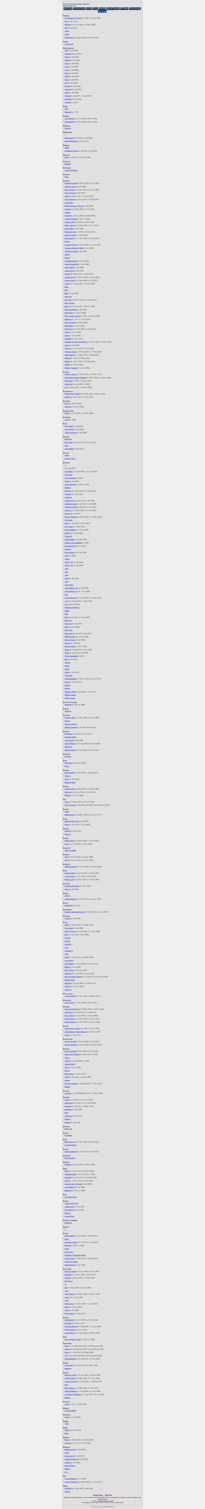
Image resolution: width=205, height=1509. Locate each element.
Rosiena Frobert (71, 1084)
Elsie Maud (69, 138)
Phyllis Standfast (71, 656)
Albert (67, 57)
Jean (66, 582)
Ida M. (67, 779)
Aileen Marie (69, 1236)
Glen (66, 857)
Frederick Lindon (71, 1262)
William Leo (69, 880)
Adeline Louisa (70, 187)
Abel (66, 50)
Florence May (70, 718)
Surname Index (79, 9)
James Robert (70, 1064)
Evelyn (67, 242)
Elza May (68, 1323)
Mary (66, 157)
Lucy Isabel (69, 960)
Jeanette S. (69, 951)
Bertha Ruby (69, 773)
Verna (67, 682)
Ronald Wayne (70, 1022)
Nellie (67, 1077)
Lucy (66, 601)
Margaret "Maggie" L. (73, 607)
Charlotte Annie (70, 1145)
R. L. (66, 1472)
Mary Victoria (70, 303)
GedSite (109, 1506)
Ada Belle (68, 471)
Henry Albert (69, 552)
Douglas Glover (70, 737)
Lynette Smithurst (71, 170)
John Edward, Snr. (71, 588)
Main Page (68, 9)
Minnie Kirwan (70, 640)
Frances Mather (70, 1411)
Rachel (67, 986)
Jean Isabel (69, 585)
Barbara (68, 164)
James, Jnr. (69, 565)
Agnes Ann (69, 1103)
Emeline (68, 128)
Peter (67, 1310)
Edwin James (70, 225)
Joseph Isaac (70, 280)
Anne (67, 63)
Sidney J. (68, 990)
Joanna (67, 1462)
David (67, 1249)
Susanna (68, 1443)
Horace (67, 1492)
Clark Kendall (70, 1378)
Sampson (68, 99)
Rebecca (68, 319)
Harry (67, 889)
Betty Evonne (70, 1142)
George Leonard (71, 251)
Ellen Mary (69, 442)
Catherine (68, 497)
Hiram (67, 1181)
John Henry (69, 1365)
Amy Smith (69, 426)
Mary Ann (68, 297)
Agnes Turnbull (70, 1051)
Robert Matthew (71, 1391)
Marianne (68, 1109)
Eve (66, 83)
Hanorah (68, 756)
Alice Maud (69, 928)
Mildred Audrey (70, 637)
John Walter (69, 449)
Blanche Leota (70, 1375)
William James (70, 695)
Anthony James (70, 374)
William (67, 358)
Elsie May (68, 381)
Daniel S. (68, 510)
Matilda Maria (70, 980)
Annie (67, 196)
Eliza (66, 73)
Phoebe (68, 96)
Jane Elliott (69, 740)
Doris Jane (69, 1252)
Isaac (67, 556)
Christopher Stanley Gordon (75, 378)
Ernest (67, 1278)
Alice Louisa (69, 190)
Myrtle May (69, 313)
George (67, 721)
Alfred (67, 148)
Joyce (67, 1035)
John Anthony (70, 744)
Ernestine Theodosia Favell (75, 1255)
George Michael (71, 1045)
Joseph (67, 274)
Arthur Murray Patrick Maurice (76, 1032)
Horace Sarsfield (71, 264)
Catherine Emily (71, 507)
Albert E (68, 1430)
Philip (67, 653)
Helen (67, 825)
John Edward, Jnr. (71, 591)
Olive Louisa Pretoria (73, 316)
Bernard (68, 1245)
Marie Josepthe (70, 850)
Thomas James (70, 352)
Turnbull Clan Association (105, 1501)
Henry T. (68, 776)
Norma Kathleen (71, 1152)
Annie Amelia (70, 199)
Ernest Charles (70, 235)
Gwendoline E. (70, 546)
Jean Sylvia (69, 1003)
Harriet (67, 255)
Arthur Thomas (70, 931)
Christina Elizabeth (72, 886)
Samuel (67, 663)
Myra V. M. (68, 1129)
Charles (68, 212)
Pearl (67, 844)
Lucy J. (67, 604)
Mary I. (67, 627)
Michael (68, 983)
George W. (69, 384)
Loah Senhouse (71, 433)
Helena (67, 1213)
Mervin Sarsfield (71, 310)
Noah (67, 93)
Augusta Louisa (70, 1242)
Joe (66, 1356)
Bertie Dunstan (70, 1271)
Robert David (70, 1019)
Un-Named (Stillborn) (73, 1394)
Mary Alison (69, 1074)
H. (65, 1284)
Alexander (68, 475)
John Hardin (69, 429)
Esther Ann (69, 905)
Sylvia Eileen (70, 1333)
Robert (67, 1080)
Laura (67, 420)
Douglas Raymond (72, 1009)
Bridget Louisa (70, 1449)
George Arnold (70, 1041)
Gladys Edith (69, 539)
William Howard (71, 727)
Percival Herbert (71, 1326)
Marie (67, 1307)
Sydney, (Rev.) (70, 459)
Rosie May (69, 326)
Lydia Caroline (70, 996)
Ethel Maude (69, 238)
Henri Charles (70, 805)
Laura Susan (69, 876)
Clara (67, 70)
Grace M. (68, 407)
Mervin (67, 306)
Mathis (67, 795)
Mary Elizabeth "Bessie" (74, 977)
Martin (67, 611)
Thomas (68, 102)
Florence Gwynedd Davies (75, 912)
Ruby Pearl (69, 329)
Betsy (67, 1171)
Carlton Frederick (71, 1482)
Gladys (67, 1349)
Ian (66, 387)
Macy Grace (69, 970)
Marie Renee (69, 815)
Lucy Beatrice (70, 1187)
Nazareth (68, 89)
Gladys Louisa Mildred (73, 543)
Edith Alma (69, 763)
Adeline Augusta (71, 183)
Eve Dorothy (69, 1210)
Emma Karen (70, 1456)
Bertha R (68, 491)
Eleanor (68, 514)
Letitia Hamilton (70, 899)
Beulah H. (68, 1223)
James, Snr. (69, 562)
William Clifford (70, 692)
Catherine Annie (71, 504)
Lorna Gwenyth (70, 598)
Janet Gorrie (69, 267)
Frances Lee (69, 1258)
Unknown (68, 1116)
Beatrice (68, 831)
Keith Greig (69, 1304)
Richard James (70, 323)
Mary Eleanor (70, 1388)
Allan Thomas (70, 193)
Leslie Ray (69, 1012)
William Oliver (70, 750)
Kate (66, 595)
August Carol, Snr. (71, 1203)
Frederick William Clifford (74, 248)
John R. (67, 896)
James (67, 559)
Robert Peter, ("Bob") (72, 394)
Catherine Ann (70, 501)
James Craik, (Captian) (73, 1184)
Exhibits (102, 9)
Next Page (102, 11)
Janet (67, 578)
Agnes (67, 1100)
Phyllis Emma (70, 1330)
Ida (66, 1288)
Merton (67, 1469)
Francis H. (68, 536)
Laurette (68, 1093)
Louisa (67, 284)
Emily (67, 76)
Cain (66, 67)
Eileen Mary (69, 229)
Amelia (67, 60)
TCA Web (124, 9)
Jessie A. (68, 711)
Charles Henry (70, 789)
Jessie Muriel (70, 1294)
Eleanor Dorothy (71, 517)
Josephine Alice (71, 1197)
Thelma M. (69, 676)
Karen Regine (70, 1466)
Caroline (68, 209)
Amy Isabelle (69, 119)
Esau (67, 80)
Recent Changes (113, 9)
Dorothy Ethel (70, 873)
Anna (67, 1417)
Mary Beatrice (70, 1158)
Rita (66, 28)
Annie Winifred (70, 484)
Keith (67, 957)
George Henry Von (72, 821)
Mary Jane (68, 630)
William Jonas (70, 698)
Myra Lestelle (70, 646)
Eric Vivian (69, 527)
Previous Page (135, 9)
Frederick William (71, 1459)
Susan (67, 345)
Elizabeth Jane (70, 232)
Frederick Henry (71, 245)
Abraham (68, 54)
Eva (66, 21)
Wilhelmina (69, 38)
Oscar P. (68, 834)
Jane (66, 446)
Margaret (68, 25)
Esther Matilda (70, 530)
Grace (67, 404)
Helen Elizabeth (71, 141)
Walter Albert (69, 355)
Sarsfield (68, 339)
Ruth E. (67, 397)
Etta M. (67, 533)
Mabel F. (68, 967)
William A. (68, 747)
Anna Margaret (70, 478)
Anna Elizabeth (70, 1479)
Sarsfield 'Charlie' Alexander (75, 342)
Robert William (70, 1359)
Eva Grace (69, 1281)
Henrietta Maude (71, 261)
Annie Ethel (69, 1320)
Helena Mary (69, 1216)
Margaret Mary (70, 782)
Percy (67, 766)
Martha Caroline (71, 724)
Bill (66, 935)
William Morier (70, 1265)
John (66, 109)
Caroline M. (69, 44)
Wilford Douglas (71, 867)
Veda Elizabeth (70, 679)
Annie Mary (69, 203)
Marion (67, 1071)
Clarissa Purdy (70, 1174)
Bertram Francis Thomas (74, 206)
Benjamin (68, 439)
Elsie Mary (69, 520)
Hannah (68, 86)
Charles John (70, 222)
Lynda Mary (69, 964)
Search (89, 9)
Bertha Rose (69, 841)
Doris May (68, 734)
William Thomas (71, 368)
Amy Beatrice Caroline (73, 18)
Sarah (67, 31)
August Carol (70, 1207)
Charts (95, 9)
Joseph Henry (70, 277)
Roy (66, 659)
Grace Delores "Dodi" (73, 1339)
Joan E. (67, 1297)
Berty (67, 1346)
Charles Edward (71, 219)
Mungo (67, 643)
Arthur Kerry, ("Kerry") (73, 1028)
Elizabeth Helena (71, 151)
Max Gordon (69, 1016)
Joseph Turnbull (71, 1382)
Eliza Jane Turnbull (72, 1054)
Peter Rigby (69, 1314)
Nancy (67, 455)
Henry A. (68, 549)
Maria (67, 413)
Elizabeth (68, 1135)
